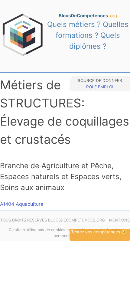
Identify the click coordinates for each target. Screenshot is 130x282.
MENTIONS (119, 220)
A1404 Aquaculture (21, 204)
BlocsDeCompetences (88, 15)
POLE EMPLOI (99, 86)
